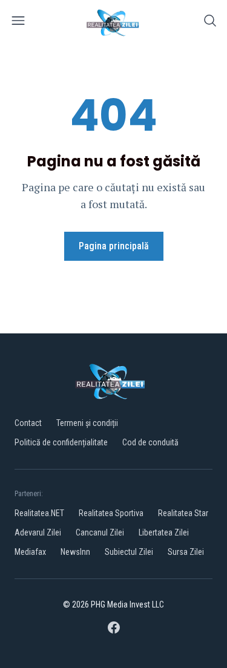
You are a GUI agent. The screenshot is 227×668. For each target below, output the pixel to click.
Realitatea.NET (39, 513)
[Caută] (210, 22)
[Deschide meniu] (18, 22)
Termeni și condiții (87, 423)
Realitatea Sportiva (111, 513)
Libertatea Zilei (164, 532)
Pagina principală (114, 246)
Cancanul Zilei (100, 532)
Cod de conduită (150, 442)
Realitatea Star (183, 513)
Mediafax (30, 552)
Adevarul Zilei (38, 532)
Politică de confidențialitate (61, 442)
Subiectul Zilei (129, 552)
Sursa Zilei (186, 552)
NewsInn (75, 552)
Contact (28, 423)
